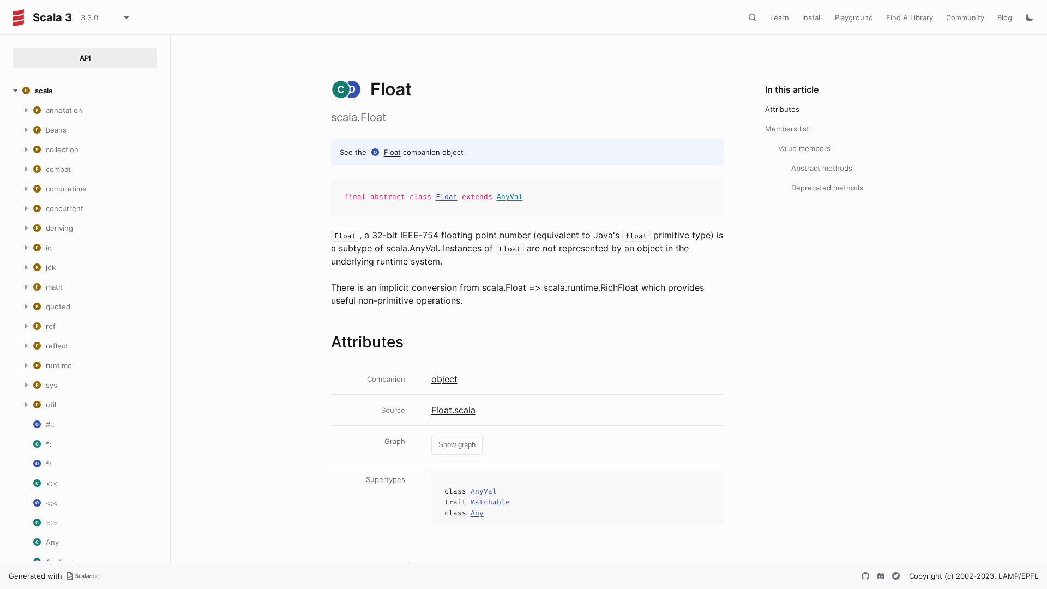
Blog (1004, 17)
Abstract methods (821, 168)
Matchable (490, 502)
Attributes (782, 109)
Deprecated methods (827, 187)
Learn (779, 17)
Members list (787, 128)
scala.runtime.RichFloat (591, 287)
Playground (854, 17)
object (444, 379)
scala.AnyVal (412, 248)
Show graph (457, 445)
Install (812, 17)
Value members (804, 148)
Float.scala (453, 410)
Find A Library (909, 17)
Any (477, 513)
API (85, 57)
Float (392, 152)
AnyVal (510, 196)
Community (965, 17)
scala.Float (504, 287)
